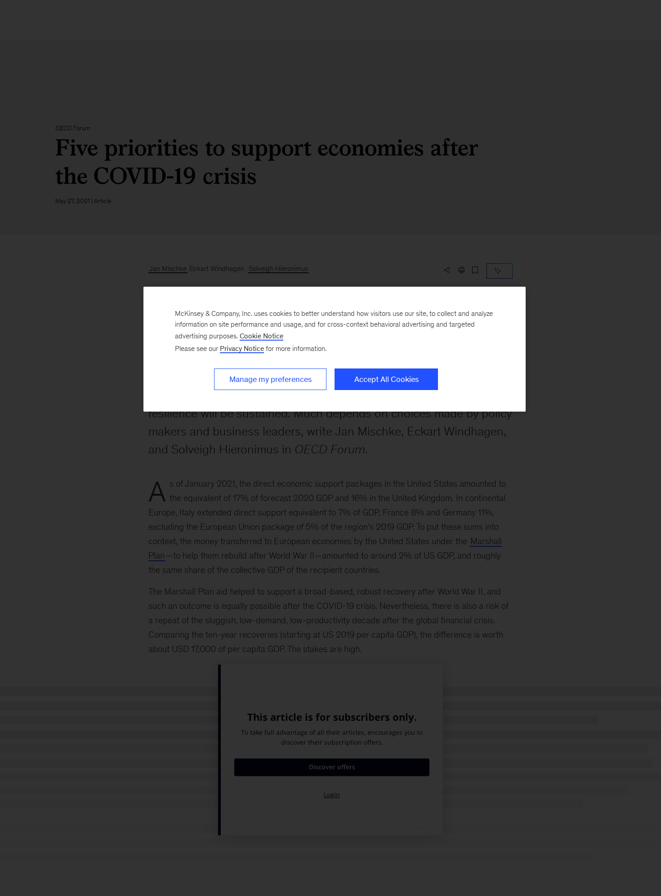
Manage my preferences (270, 379)
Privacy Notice (242, 348)
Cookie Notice (261, 336)
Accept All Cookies (386, 379)
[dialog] (334, 349)
